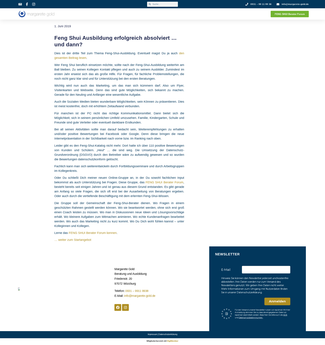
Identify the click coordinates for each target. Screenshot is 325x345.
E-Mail (225, 270)
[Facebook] (117, 307)
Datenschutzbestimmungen (251, 317)
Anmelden (277, 301)
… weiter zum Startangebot (72, 240)
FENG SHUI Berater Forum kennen (93, 233)
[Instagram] (125, 307)
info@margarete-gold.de (139, 295)
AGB (285, 315)
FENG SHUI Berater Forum (164, 182)
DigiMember (172, 341)
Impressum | (153, 334)
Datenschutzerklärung (167, 334)
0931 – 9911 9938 (136, 291)
